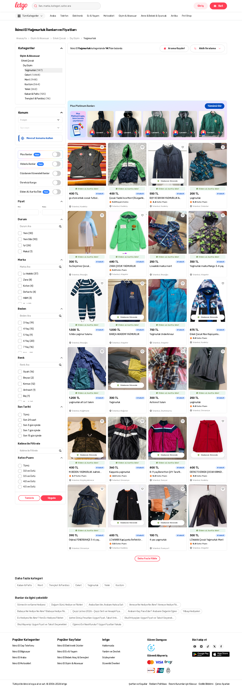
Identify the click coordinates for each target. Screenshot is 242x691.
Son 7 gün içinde (31, 430)
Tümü (26, 414)
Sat (220, 5)
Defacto (29, 292)
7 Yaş (28, 347)
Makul (27, 251)
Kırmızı (28, 384)
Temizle (29, 498)
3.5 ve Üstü (29, 476)
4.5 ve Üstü (29, 486)
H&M (27, 298)
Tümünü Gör (214, 106)
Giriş (201, 5)
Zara (27, 279)
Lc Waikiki (30, 273)
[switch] (56, 154)
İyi (26, 245)
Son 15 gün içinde (32, 435)
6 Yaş (28, 341)
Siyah (28, 371)
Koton (27, 285)
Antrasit (29, 390)
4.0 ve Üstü (29, 481)
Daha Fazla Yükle (147, 558)
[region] (147, 124)
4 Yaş (28, 328)
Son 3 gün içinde (31, 425)
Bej (26, 396)
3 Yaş (28, 322)
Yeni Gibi (30, 239)
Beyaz (28, 377)
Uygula (52, 498)
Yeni (27, 233)
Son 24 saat (29, 420)
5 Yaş (27, 334)
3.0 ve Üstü (29, 470)
